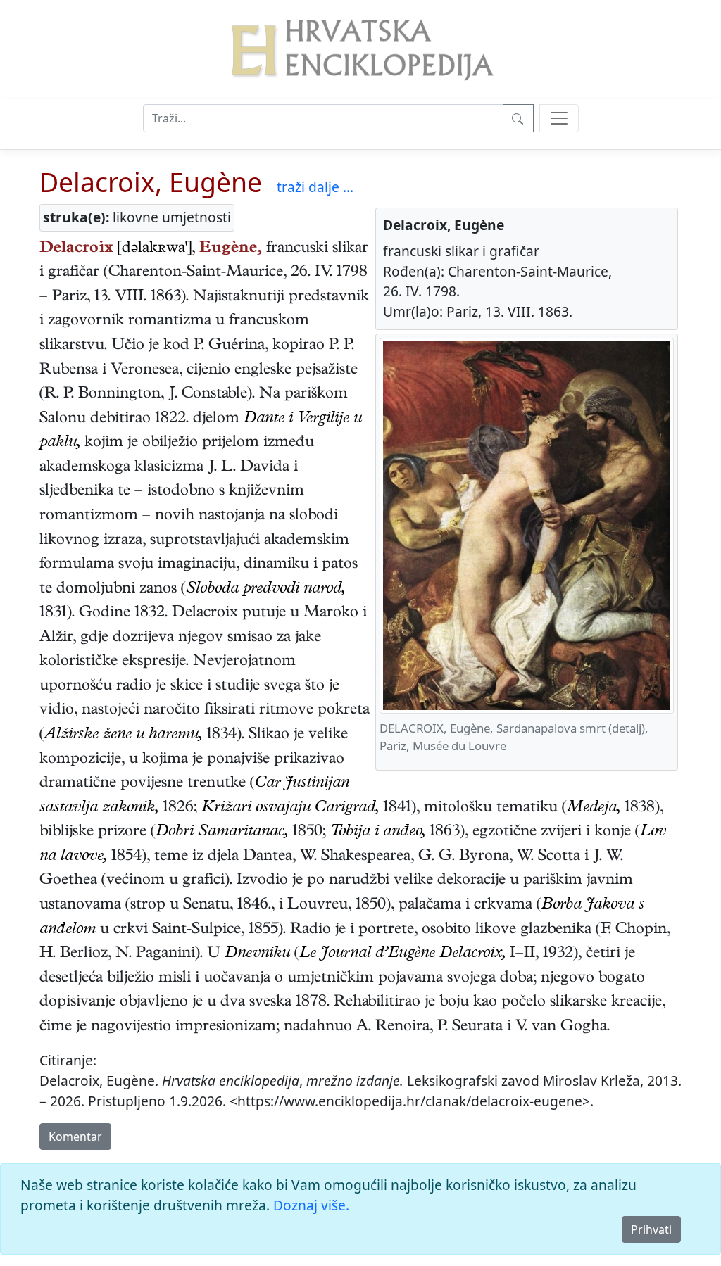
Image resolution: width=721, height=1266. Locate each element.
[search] (559, 118)
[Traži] (518, 118)
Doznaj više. (311, 1205)
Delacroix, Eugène (150, 182)
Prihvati (651, 1229)
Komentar (75, 1136)
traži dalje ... (315, 186)
